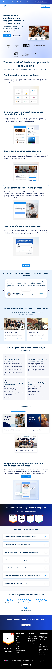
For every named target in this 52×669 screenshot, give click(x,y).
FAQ (17, 644)
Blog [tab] (18, 410)
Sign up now (45, 6)
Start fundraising (26, 476)
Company (31, 6)
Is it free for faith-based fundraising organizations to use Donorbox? (23, 560)
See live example (17, 35)
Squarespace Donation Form (42, 640)
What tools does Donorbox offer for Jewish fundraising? (20, 536)
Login (37, 6)
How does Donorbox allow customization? (16, 567)
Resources (24, 6)
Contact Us (18, 636)
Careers (18, 642)
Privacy (18, 648)
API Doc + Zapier (43, 655)
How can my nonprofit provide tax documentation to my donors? (22, 575)
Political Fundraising (32, 636)
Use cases (31, 633)
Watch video (20, 339)
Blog (17, 640)
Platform (13, 6)
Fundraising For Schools (31, 644)
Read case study (26, 290)
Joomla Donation (43, 653)
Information (20, 633)
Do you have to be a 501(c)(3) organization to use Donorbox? (21, 552)
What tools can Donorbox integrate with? (16, 583)
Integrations (43, 633)
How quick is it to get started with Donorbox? (17, 544)
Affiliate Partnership (21, 650)
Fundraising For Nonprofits (31, 641)
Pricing (19, 6)
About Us (18, 638)
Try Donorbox (26, 625)
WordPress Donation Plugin (43, 637)
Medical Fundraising (32, 638)
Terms (17, 646)
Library (17, 652)
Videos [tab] (34, 410)
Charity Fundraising (32, 647)
